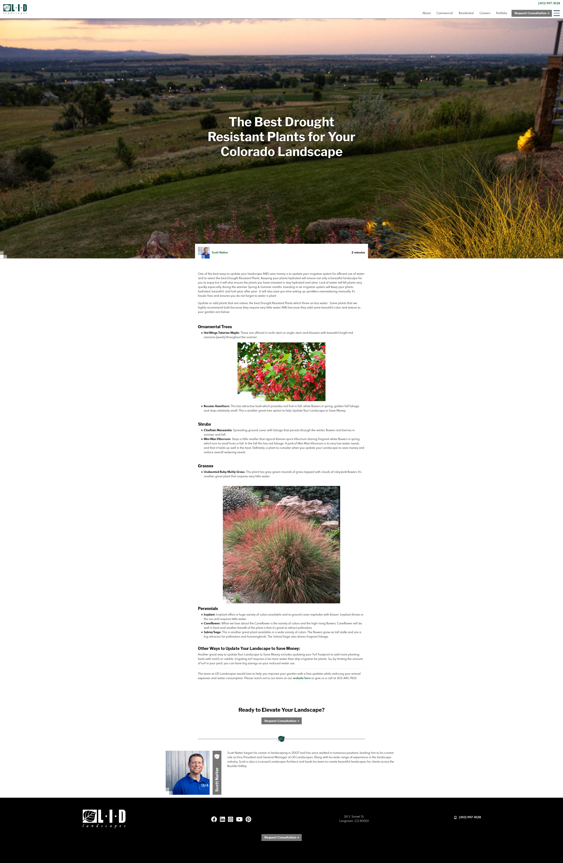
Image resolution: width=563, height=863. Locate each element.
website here (302, 678)
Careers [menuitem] (485, 13)
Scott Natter (220, 252)
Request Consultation (530, 13)
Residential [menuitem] (466, 13)
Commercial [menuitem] (444, 13)
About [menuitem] (427, 13)
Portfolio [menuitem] (501, 13)
